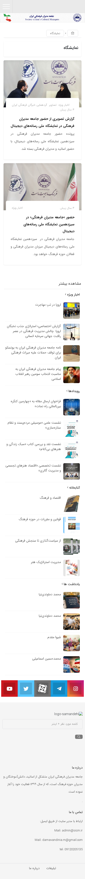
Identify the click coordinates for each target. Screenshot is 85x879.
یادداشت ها (71, 584)
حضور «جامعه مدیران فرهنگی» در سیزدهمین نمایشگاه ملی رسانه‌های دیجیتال (48, 224)
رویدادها (74, 391)
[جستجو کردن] (79, 737)
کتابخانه (74, 487)
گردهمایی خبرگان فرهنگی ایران (29, 105)
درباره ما (34, 868)
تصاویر (52, 105)
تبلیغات (51, 868)
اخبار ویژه (64, 105)
